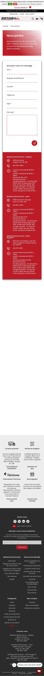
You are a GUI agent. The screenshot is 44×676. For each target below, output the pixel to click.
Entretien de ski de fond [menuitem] (32, 576)
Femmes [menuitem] (12, 611)
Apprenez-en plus (32, 467)
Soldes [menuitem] (12, 626)
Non (15, 4)
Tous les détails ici (20, 7)
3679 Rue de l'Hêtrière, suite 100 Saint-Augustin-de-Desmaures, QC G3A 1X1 (24, 243)
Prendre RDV (14, 14)
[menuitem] (14, 14)
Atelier (22, 14)
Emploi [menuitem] (12, 579)
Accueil (5, 26)
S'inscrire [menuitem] (32, 602)
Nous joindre (15, 26)
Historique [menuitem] (12, 561)
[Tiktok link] (27, 521)
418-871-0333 (18, 248)
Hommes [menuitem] (12, 608)
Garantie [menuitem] (32, 579)
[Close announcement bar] (30, 7)
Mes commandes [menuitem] (32, 605)
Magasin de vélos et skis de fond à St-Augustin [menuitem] (12, 570)
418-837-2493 (18, 205)
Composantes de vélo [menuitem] (12, 617)
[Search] (32, 20)
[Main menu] (41, 19)
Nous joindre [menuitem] (32, 590)
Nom (9, 70)
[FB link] (14, 521)
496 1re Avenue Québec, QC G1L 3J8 (20, 161)
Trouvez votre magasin (32, 500)
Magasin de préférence (15, 78)
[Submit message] (34, 143)
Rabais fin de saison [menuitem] (12, 623)
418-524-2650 (18, 165)
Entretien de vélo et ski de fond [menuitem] (32, 573)
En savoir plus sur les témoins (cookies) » (30, 4)
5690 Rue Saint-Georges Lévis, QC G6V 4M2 (22, 201)
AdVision (14, 673)
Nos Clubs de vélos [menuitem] (12, 573)
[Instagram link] (19, 521)
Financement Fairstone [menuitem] (32, 566)
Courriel (10, 87)
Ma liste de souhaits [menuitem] (32, 608)
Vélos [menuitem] (12, 602)
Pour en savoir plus (12, 500)
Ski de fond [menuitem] (12, 620)
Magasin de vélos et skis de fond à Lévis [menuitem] (12, 565)
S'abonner (22, 547)
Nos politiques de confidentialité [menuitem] (32, 583)
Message (11, 112)
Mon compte (29, 14)
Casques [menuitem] (12, 605)
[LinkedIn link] (23, 521)
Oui (10, 4)
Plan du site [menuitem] (32, 587)
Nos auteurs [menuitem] (11, 576)
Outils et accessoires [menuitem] (12, 614)
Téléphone (11, 95)
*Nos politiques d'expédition (11, 467)
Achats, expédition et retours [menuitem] (32, 562)
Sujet (9, 104)
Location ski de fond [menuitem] (32, 569)
